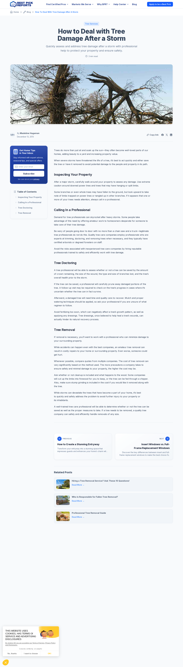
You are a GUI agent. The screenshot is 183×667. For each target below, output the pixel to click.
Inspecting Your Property (30, 197)
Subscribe (29, 173)
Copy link (154, 135)
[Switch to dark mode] (143, 4)
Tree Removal (24, 213)
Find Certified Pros (56, 4)
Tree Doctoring (25, 208)
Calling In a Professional (29, 202)
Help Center (119, 4)
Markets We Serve (81, 4)
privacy (36, 179)
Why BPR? (102, 4)
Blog (134, 4)
